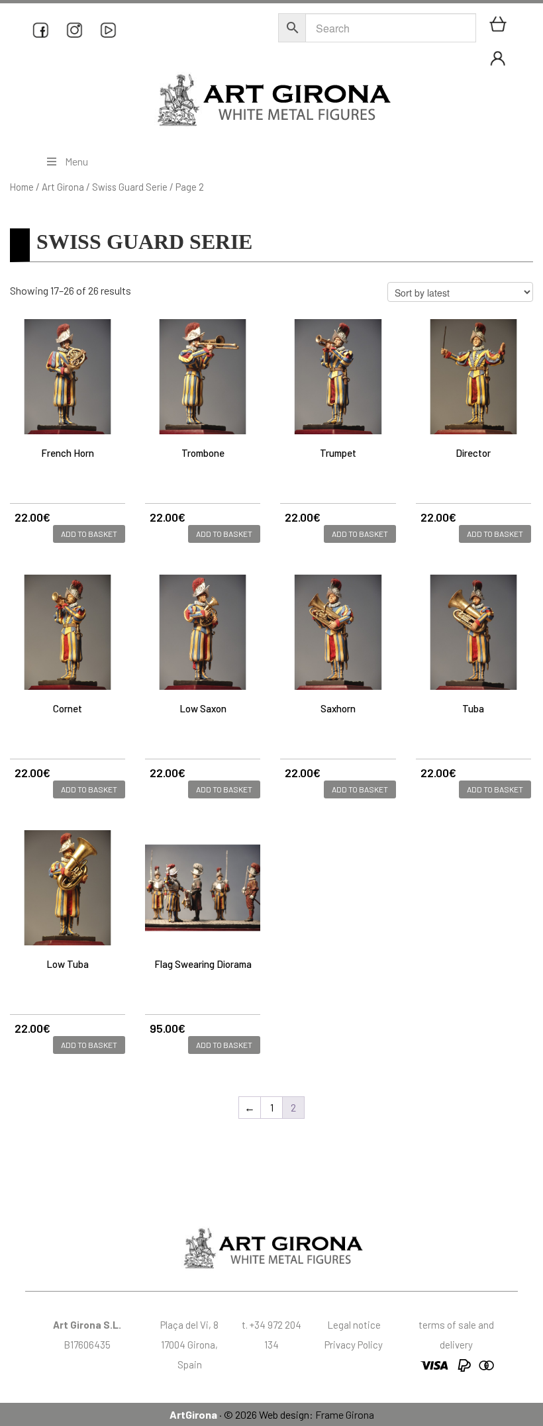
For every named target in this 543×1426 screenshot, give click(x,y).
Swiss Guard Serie (130, 187)
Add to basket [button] (89, 533)
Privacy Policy (353, 1345)
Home (22, 187)
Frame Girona (344, 1414)
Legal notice (354, 1325)
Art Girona (63, 187)
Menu (76, 161)
